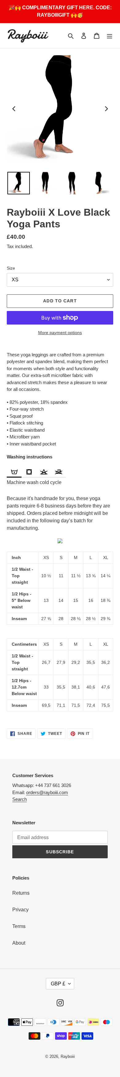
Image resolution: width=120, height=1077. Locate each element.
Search (19, 799)
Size (11, 268)
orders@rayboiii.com (47, 792)
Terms (19, 926)
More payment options (60, 332)
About (18, 943)
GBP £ (58, 983)
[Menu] (109, 36)
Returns (21, 893)
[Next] (106, 108)
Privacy (20, 909)
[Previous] (14, 108)
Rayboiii (68, 1056)
